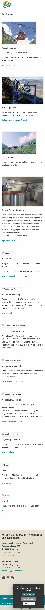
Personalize (28, 603)
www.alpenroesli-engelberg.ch (14, 276)
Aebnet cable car (9, 65)
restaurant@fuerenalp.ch (12, 571)
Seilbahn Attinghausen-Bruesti (14, 120)
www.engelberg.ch (9, 452)
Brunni (4, 511)
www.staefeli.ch (8, 313)
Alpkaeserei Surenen (10, 241)
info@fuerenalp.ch (9, 555)
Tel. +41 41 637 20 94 (11, 552)
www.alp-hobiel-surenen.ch (13, 421)
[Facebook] (4, 577)
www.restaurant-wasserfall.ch (14, 382)
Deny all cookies (28, 599)
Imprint (4, 598)
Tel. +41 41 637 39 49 (11, 568)
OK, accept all (28, 594)
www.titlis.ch (7, 483)
